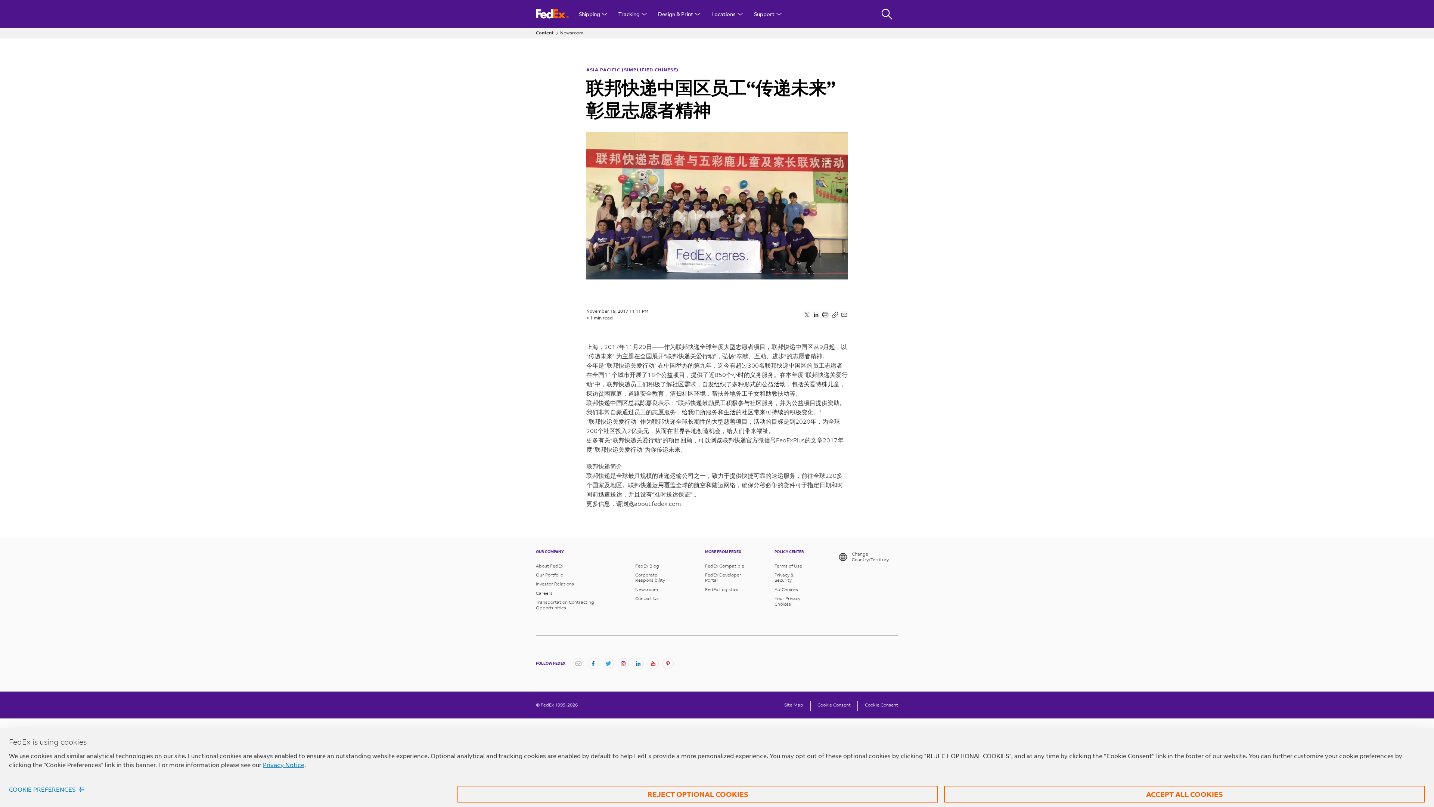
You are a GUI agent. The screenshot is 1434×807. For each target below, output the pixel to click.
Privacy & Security (784, 577)
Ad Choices (786, 589)
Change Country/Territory (870, 556)
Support (764, 14)
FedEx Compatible (724, 566)
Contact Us (647, 598)
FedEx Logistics (721, 589)
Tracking (629, 14)
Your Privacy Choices (787, 601)
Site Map (793, 705)
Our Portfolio (549, 575)
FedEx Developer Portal (723, 577)
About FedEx (549, 566)
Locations (723, 14)
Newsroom (571, 32)
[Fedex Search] (887, 14)
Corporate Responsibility (650, 577)
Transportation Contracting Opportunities (565, 605)
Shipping (589, 14)
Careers (544, 593)
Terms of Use (788, 566)
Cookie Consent (834, 705)
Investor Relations (555, 584)
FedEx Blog (647, 566)
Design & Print (675, 14)
